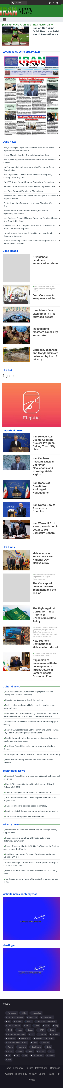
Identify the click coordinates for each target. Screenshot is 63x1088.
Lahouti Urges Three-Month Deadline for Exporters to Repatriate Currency (28, 234)
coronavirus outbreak (15, 1017)
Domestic (55, 1068)
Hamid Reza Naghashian (46, 1021)
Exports (18, 1021)
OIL (32, 1034)
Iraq (56, 1026)
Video (32, 1079)
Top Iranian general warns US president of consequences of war (31, 880)
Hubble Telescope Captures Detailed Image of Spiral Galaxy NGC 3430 (29, 785)
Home (8, 1068)
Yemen (51, 1055)
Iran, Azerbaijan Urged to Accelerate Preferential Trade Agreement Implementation (29, 149)
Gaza (29, 1021)
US (26, 1055)
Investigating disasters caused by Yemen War (45, 332)
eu (9, 1021)
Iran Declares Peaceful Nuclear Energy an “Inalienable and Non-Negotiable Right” (31, 219)
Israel (20, 1030)
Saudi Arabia (36, 1047)
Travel (50, 1074)
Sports (42, 1074)
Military (32, 1074)
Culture (9, 1074)
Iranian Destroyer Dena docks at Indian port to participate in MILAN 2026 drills (31, 864)
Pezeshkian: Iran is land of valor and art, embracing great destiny (31, 723)
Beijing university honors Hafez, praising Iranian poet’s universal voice (29, 706)
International (41, 1068)
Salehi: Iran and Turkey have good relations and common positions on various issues (31, 739)
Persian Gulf (25, 1038)
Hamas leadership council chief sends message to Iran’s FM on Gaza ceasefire (30, 242)
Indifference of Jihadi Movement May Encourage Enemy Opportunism (30, 168)
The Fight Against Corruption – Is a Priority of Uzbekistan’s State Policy (44, 615)
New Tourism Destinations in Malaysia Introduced (45, 644)
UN (17, 1055)
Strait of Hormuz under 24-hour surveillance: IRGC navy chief (30, 872)
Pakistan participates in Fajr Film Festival (24, 700)
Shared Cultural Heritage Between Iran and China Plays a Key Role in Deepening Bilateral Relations (31, 731)
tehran (10, 1051)
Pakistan (43, 1034)
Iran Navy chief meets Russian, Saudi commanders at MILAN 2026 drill (29, 855)
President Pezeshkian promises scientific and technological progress (32, 777)
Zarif (9, 1060)
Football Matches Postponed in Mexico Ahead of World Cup (29, 204)
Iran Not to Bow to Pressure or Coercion (44, 508)
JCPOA (41, 1030)
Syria (49, 1047)
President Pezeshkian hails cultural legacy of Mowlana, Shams (30, 747)
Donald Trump (48, 1017)
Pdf (57, 1074)
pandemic (11, 1038)
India (37, 1026)
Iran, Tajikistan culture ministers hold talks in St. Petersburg (32, 754)
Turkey (41, 1051)
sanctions (22, 1047)
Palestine (55, 1034)
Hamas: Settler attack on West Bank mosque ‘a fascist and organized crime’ (31, 197)
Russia (10, 1047)
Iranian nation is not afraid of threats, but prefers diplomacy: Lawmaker (26, 212)
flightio (8, 376)
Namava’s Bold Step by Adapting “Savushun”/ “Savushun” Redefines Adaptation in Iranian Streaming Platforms (31, 714)
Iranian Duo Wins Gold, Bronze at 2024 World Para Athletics (46, 31)
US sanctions (37, 1055)
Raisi (34, 1043)
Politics (29, 1068)
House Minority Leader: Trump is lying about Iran (26, 155)
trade (20, 1051)
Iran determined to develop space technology (26, 806)
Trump (30, 1051)
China (24, 1013)
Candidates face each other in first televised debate (44, 313)
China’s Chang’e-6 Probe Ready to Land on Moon (28, 792)
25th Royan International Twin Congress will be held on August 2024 (30, 799)
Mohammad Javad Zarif (16, 1034)
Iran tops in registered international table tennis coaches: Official (30, 161)
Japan (30, 1030)
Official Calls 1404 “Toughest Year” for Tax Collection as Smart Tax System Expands (29, 227)
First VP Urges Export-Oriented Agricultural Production (29, 182)
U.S (51, 1051)
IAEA (27, 1026)
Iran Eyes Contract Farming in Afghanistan (23, 191)
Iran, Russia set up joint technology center (24, 816)
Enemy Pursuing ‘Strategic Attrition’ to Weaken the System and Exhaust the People (31, 847)
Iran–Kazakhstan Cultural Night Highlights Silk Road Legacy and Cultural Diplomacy (28, 693)
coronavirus (37, 1013)
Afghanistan (12, 1013)
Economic (18, 1068)
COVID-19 (33, 1017)
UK (9, 1055)
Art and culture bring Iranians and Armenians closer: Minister (28, 761)
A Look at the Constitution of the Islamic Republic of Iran (29, 186)
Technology (21, 1074)
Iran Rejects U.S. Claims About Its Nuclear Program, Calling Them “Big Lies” (28, 176)
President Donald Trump (44, 1038)
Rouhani (45, 1043)
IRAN (47, 1026)
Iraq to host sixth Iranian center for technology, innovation (31, 811)
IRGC (10, 1030)
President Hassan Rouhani (17, 1043)
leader (52, 1030)
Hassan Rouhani (14, 1026)
